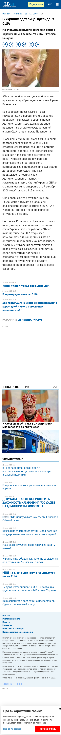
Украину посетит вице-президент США (25, 286)
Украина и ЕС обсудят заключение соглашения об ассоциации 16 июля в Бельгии (30, 560)
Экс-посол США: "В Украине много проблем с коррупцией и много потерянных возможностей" (29, 306)
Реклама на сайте (11, 618)
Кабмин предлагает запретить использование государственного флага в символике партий (29, 532)
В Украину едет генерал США (20, 294)
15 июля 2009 (31, 13)
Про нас (6, 615)
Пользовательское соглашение (17, 631)
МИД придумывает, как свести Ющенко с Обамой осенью (30, 518)
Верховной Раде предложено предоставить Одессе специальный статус (28, 602)
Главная (6, 13)
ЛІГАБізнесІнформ (30, 319)
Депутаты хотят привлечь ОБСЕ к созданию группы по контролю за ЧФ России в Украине (29, 588)
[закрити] (60, 709)
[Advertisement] (30, 351)
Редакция (7, 625)
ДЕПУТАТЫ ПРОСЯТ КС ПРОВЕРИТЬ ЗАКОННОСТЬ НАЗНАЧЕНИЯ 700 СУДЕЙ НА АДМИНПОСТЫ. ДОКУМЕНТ (28, 502)
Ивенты (6, 622)
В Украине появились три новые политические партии (30, 486)
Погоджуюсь (47, 729)
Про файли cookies (12, 728)
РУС (50, 4)
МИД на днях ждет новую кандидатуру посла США (28, 574)
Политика (17, 13)
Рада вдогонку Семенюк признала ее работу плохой (28, 546)
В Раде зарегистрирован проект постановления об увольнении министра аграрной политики (26, 471)
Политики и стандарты (13, 628)
